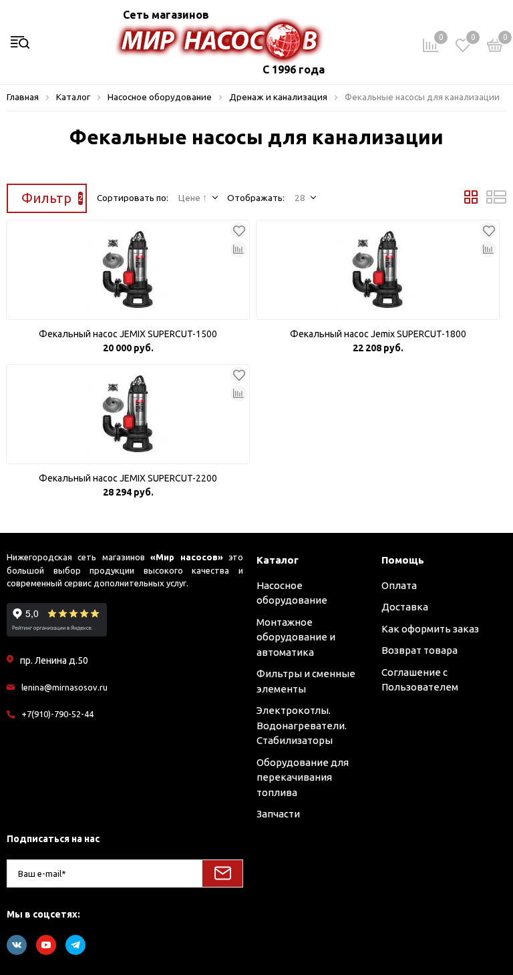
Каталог (277, 560)
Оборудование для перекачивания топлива (302, 777)
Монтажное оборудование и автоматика (295, 637)
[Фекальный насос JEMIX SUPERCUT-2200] (128, 414)
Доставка (404, 606)
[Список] (496, 200)
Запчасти (278, 813)
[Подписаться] (222, 873)
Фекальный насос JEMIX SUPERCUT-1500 (128, 334)
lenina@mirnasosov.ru (64, 687)
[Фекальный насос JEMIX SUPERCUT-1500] (128, 270)
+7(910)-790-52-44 (57, 714)
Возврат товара (419, 650)
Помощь (402, 560)
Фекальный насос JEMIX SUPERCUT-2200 (128, 478)
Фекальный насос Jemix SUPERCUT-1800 (378, 334)
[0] (495, 48)
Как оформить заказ (430, 628)
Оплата (399, 585)
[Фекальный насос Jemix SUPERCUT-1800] (378, 270)
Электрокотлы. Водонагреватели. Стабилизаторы (301, 725)
